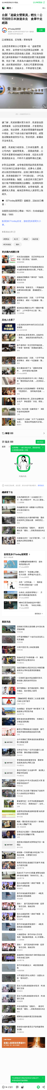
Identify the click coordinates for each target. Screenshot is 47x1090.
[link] (17, 1087)
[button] (7, 1087)
